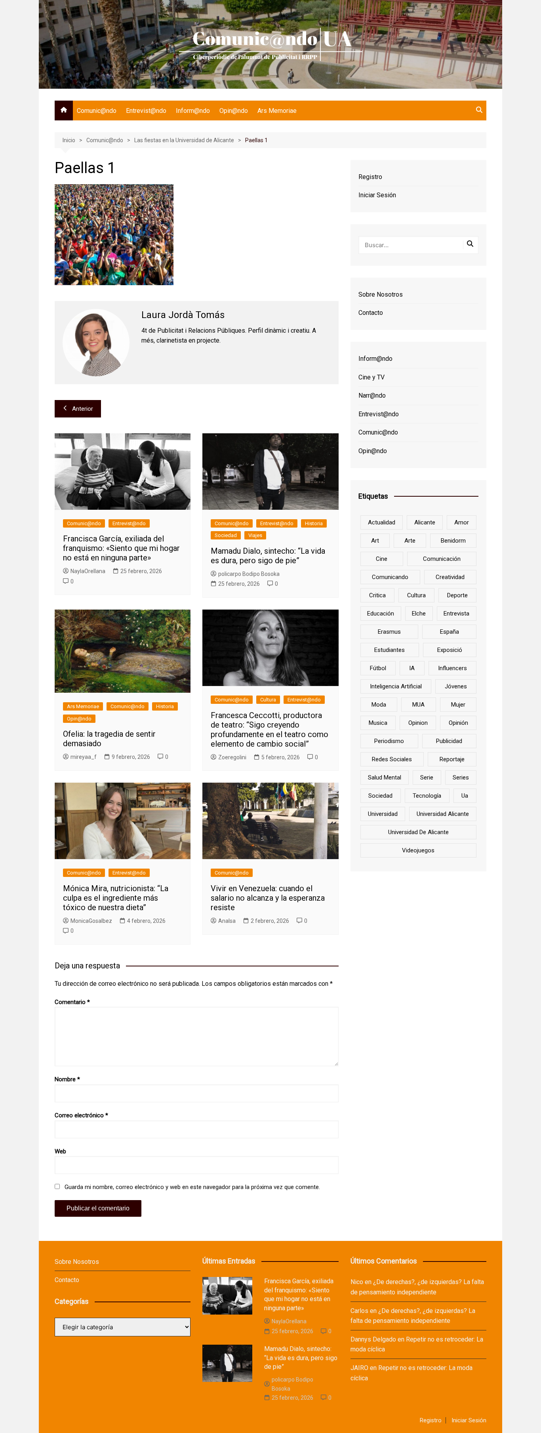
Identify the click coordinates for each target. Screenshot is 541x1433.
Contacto (370, 312)
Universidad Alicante (443, 813)
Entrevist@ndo (146, 110)
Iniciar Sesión (377, 195)
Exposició (449, 650)
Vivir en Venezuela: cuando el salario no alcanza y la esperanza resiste (268, 898)
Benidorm (453, 540)
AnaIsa (227, 921)
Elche (419, 613)
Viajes (255, 535)
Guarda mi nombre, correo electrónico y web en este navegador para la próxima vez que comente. (192, 1187)
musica (378, 722)
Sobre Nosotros (380, 294)
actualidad (381, 522)
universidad (383, 813)
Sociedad (226, 535)
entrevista (456, 613)
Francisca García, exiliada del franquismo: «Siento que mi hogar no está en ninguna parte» (121, 548)
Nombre (67, 1079)
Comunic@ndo (96, 110)
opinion (418, 722)
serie (426, 777)
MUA (418, 704)
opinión (458, 722)
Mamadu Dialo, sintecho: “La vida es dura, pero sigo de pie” (268, 555)
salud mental (384, 777)
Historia (314, 523)
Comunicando (390, 577)
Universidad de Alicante (418, 832)
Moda (378, 704)
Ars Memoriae (277, 110)
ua (464, 795)
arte (409, 540)
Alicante (424, 522)
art (375, 540)
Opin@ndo (233, 110)
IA (412, 668)
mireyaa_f (83, 757)
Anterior (82, 408)
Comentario (72, 1002)
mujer (458, 704)
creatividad (450, 577)
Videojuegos (418, 850)
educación (380, 613)
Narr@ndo (372, 395)
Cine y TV (371, 377)
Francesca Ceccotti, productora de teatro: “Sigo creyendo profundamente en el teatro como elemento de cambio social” (269, 730)
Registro (370, 177)
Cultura (268, 700)
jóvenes (456, 686)
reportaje (452, 759)
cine (381, 558)
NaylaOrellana (87, 571)
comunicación (442, 558)
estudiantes (389, 650)
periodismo (389, 741)
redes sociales (392, 759)
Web (60, 1151)
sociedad (380, 795)
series (461, 777)
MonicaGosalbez (91, 921)
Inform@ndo (193, 110)
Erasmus (389, 631)
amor (461, 522)
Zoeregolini (232, 757)
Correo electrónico (81, 1115)
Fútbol (378, 668)
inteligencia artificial (396, 686)
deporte (457, 595)
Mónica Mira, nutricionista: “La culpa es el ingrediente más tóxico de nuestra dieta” (115, 898)
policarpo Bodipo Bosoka (249, 574)
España (449, 631)
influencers (452, 668)
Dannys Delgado (373, 1339)
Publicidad (449, 741)
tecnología (427, 795)
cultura (416, 595)
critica (377, 595)
